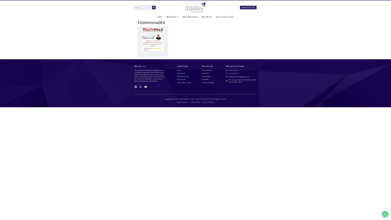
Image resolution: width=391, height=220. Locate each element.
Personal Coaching (208, 82)
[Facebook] (135, 87)
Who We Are (207, 17)
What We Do (171, 17)
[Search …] (145, 7)
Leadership (205, 73)
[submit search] (154, 7)
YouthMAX (205, 79)
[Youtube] (145, 87)
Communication (207, 70)
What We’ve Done (190, 17)
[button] (385, 214)
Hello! (160, 17)
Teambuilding (206, 76)
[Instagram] (140, 87)
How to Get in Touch (225, 17)
